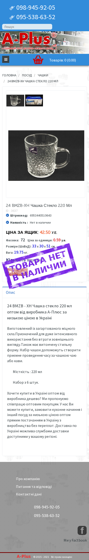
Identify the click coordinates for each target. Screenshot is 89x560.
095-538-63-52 (35, 17)
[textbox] (27, 27)
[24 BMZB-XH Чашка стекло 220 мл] (15, 100)
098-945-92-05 (35, 7)
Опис (10, 292)
